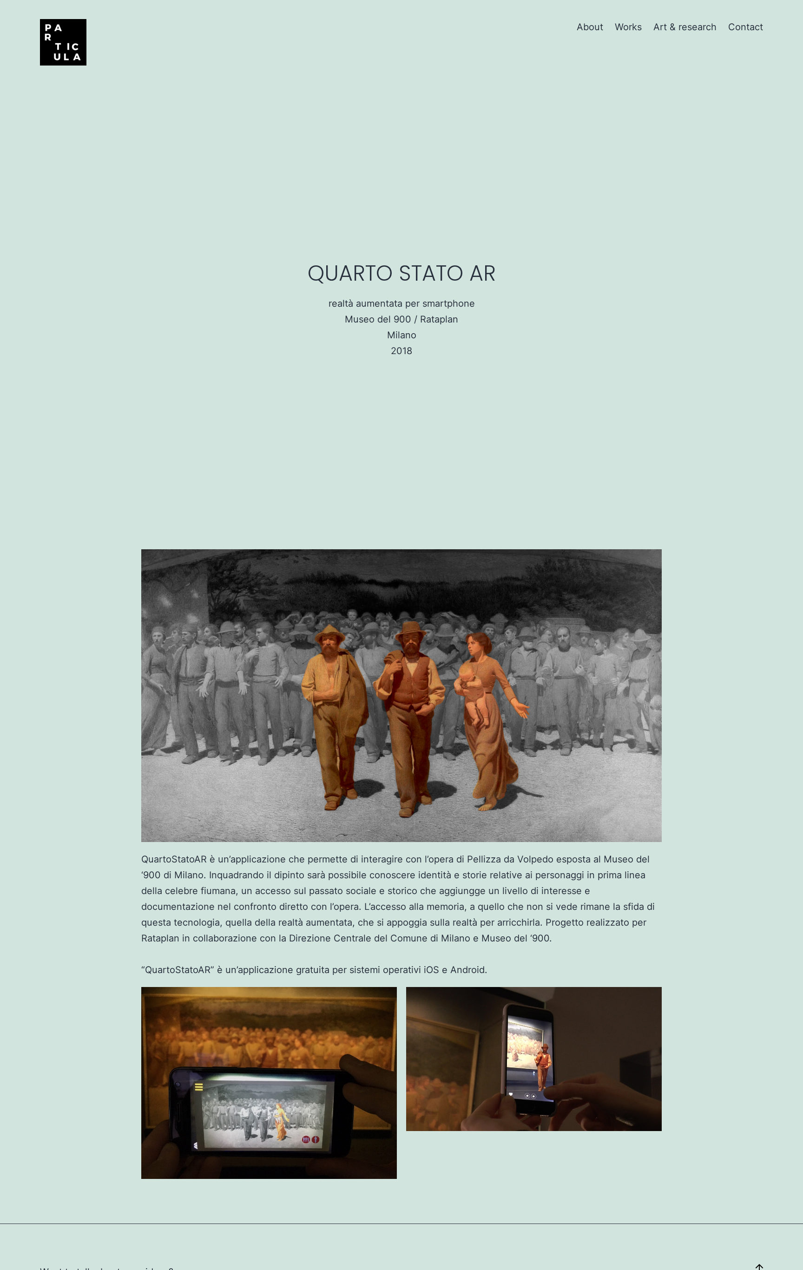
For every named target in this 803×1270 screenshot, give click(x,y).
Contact (745, 27)
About (590, 27)
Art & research (685, 27)
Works (628, 27)
